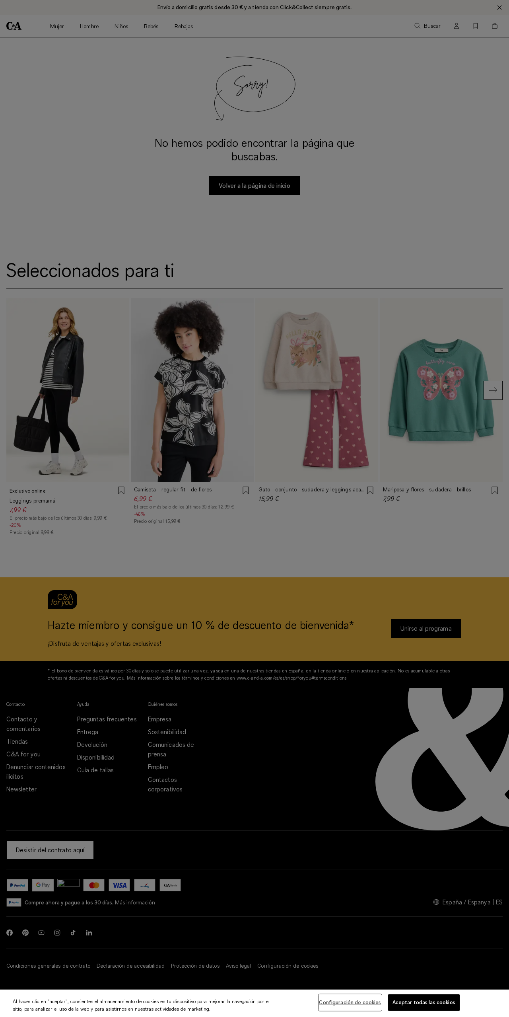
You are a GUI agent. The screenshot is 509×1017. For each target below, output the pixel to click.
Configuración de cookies (350, 1002)
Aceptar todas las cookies (423, 1002)
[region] (254, 1003)
